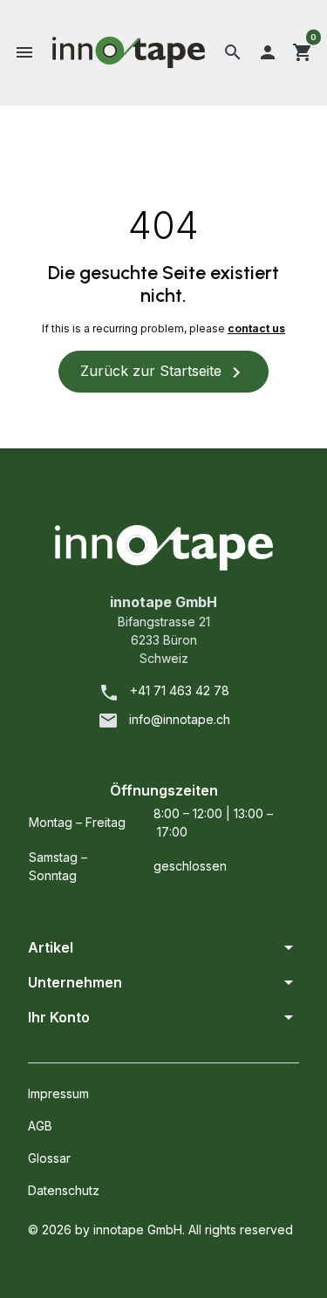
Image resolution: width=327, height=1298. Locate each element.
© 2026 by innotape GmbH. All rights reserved (160, 1229)
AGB (40, 1125)
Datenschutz (63, 1190)
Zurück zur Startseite (163, 372)
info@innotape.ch (179, 719)
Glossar (49, 1158)
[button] (24, 52)
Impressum (58, 1093)
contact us (256, 328)
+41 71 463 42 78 (179, 690)
